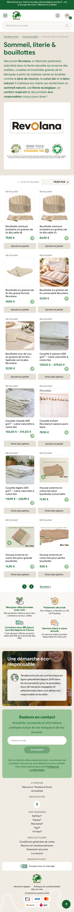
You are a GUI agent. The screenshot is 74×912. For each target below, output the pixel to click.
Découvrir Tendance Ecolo (37, 787)
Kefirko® (37, 816)
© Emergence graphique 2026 (37, 893)
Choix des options (54, 376)
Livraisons (37, 853)
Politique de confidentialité (47, 886)
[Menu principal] (5, 15)
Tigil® (37, 827)
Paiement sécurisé (37, 849)
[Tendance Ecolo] (17, 15)
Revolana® (37, 823)
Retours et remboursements (37, 845)
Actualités (37, 790)
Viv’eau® (37, 831)
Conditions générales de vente (37, 841)
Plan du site (37, 889)
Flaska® (37, 819)
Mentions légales (22, 886)
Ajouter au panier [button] (20, 246)
